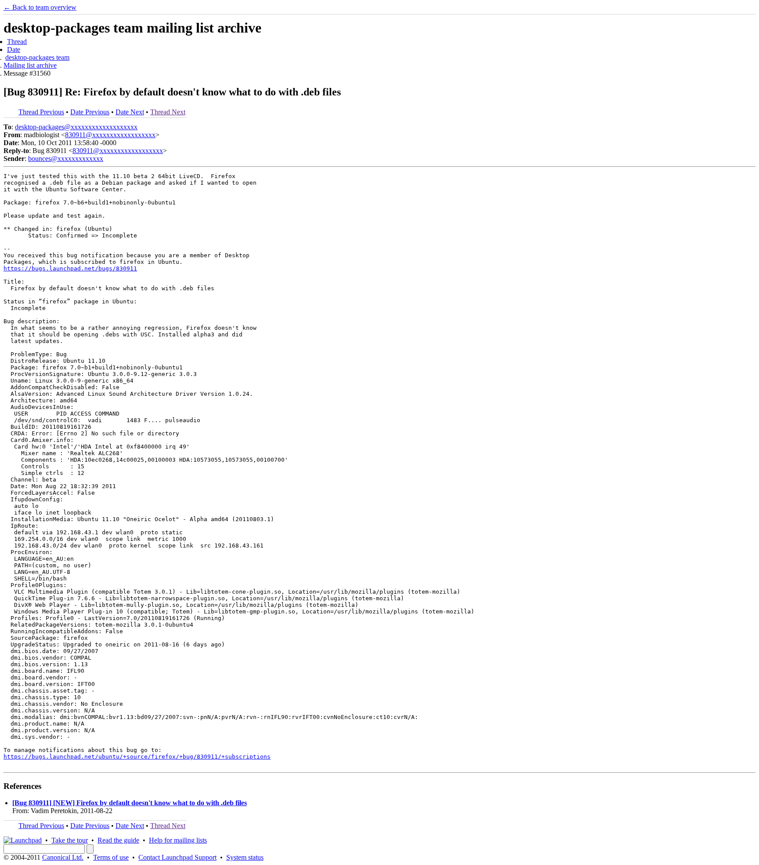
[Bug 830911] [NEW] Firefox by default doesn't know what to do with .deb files (129, 803)
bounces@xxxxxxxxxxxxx (65, 158)
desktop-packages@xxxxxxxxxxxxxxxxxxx (76, 127)
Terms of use (111, 857)
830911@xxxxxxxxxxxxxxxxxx (110, 135)
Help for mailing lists (178, 840)
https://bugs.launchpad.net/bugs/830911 (70, 268)
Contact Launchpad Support (177, 857)
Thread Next (167, 112)
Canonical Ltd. (62, 857)
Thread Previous (41, 112)
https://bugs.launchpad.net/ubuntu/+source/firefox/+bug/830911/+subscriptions (137, 756)
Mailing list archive (30, 65)
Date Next (130, 112)
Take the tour (69, 840)
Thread (17, 41)
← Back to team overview (40, 7)
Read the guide (118, 840)
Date (13, 49)
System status (245, 857)
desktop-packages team (37, 57)
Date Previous (89, 112)
